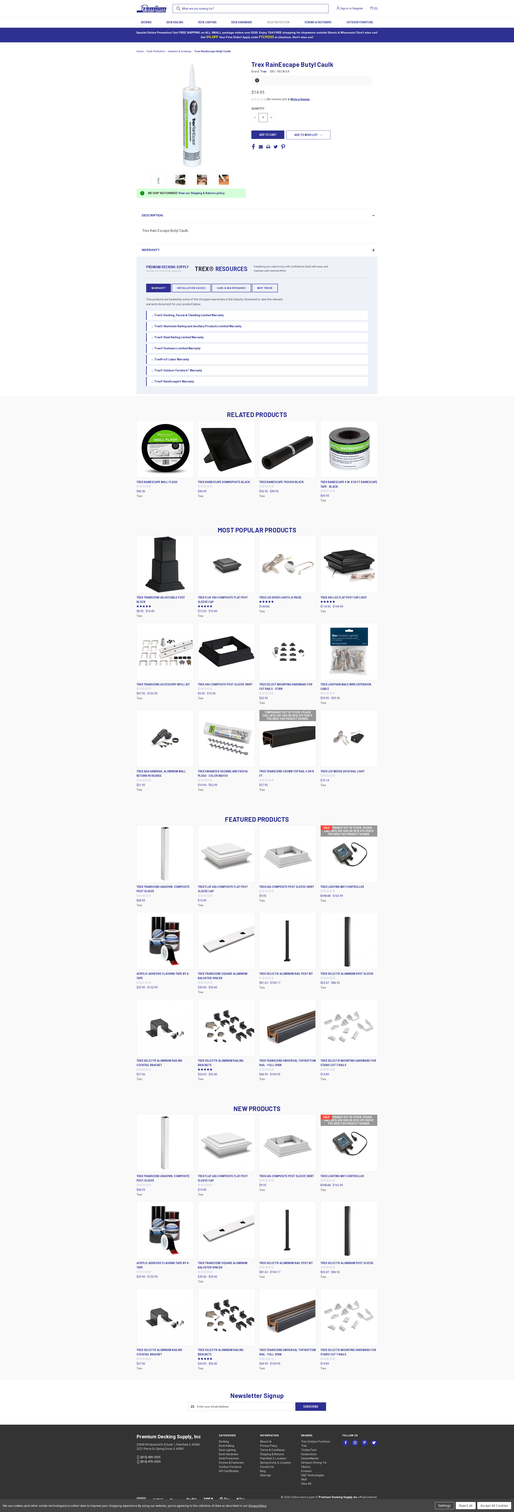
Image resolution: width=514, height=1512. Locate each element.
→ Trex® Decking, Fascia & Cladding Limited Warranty (187, 315)
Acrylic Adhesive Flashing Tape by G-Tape (163, 976)
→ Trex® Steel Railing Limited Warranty (177, 337)
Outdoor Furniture (360, 22)
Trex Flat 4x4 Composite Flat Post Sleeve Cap (223, 600)
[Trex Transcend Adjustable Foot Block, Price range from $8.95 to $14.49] (165, 564)
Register (358, 8)
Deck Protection (278, 22)
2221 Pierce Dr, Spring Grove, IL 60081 (160, 1448)
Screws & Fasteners (318, 22)
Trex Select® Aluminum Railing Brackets (221, 1063)
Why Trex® (265, 288)
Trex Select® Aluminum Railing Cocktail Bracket (159, 1063)
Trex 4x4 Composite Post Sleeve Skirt (225, 684)
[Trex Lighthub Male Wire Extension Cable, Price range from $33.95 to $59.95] (349, 651)
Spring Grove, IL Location (275, 1462)
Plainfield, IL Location (273, 1458)
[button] (299, 99)
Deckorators (309, 1454)
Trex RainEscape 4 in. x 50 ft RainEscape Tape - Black (348, 484)
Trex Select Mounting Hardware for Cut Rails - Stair (285, 687)
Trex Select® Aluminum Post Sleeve (346, 974)
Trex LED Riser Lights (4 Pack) (280, 597)
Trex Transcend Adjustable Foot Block (161, 600)
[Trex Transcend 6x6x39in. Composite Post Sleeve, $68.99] (165, 854)
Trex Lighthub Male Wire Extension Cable (345, 687)
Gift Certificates (229, 1471)
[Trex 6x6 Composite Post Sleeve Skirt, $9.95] (287, 854)
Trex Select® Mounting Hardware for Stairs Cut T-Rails (348, 1063)
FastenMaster (310, 1458)
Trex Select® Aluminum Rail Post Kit (286, 974)
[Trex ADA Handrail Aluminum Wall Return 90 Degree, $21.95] (165, 738)
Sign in (344, 8)
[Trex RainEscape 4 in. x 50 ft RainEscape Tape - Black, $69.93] (349, 449)
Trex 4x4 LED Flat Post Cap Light (343, 597)
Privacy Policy (268, 1445)
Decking (146, 22)
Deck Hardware (241, 22)
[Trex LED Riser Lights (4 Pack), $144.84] (287, 564)
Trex (304, 1445)
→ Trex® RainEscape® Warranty (172, 381)
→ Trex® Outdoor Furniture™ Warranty (176, 370)
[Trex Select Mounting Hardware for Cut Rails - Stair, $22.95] (287, 651)
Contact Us (267, 1466)
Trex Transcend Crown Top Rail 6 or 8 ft (286, 774)
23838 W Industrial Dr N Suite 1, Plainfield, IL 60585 (168, 1444)
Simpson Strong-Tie (314, 1462)
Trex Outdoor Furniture (315, 1441)
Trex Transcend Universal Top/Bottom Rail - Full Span (287, 1063)
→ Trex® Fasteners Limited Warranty (175, 348)
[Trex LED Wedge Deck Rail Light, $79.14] (349, 738)
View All (306, 1483)
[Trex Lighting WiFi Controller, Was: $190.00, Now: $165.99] (349, 854)
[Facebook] (253, 147)
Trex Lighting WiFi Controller (342, 887)
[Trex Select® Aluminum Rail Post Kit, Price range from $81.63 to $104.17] (287, 941)
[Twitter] (276, 147)
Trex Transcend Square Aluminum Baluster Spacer (222, 976)
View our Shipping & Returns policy (201, 193)
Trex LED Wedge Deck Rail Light (342, 771)
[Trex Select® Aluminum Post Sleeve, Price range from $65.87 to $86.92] (349, 941)
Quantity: (258, 108)
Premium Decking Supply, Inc (338, 1497)
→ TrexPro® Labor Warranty (170, 359)
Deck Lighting (207, 22)
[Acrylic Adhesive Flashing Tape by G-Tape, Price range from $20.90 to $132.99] (165, 941)
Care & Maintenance (231, 288)
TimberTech (309, 1450)
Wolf (304, 1479)
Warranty (158, 288)
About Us (266, 1441)
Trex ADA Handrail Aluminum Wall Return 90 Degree (161, 774)
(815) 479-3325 (150, 1461)
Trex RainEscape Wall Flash (157, 482)
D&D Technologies (312, 1475)
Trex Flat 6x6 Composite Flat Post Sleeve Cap (223, 889)
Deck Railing (174, 22)
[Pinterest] (283, 147)
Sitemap (265, 1475)
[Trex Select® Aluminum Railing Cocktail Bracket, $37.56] (165, 1027)
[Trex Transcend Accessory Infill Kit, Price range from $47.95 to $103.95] (165, 651)
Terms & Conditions (272, 1450)
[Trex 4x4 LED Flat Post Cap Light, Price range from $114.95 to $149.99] (349, 564)
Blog (263, 1471)
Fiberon (306, 1466)
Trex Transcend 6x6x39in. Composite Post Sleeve (163, 889)
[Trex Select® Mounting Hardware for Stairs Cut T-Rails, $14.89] (349, 1027)
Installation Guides (191, 288)
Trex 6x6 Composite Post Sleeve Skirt (286, 887)
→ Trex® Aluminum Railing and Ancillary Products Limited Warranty (196, 326)
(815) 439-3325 (150, 1457)
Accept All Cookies (494, 1505)
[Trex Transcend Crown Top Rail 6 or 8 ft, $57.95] (287, 738)
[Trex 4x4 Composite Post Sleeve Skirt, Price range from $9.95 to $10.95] (226, 651)
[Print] (268, 147)
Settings (444, 1505)
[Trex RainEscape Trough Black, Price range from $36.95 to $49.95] (287, 449)
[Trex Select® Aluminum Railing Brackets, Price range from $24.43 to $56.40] (226, 1027)
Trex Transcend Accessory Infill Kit (163, 684)
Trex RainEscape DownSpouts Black (224, 482)
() (375, 8)
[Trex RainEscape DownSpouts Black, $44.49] (226, 449)
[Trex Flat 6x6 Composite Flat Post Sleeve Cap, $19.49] (226, 854)
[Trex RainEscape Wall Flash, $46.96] (165, 449)
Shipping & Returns (272, 1454)
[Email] (261, 147)
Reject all (465, 1505)
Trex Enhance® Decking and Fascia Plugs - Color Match (223, 774)
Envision (306, 1471)
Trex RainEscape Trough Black (281, 482)
